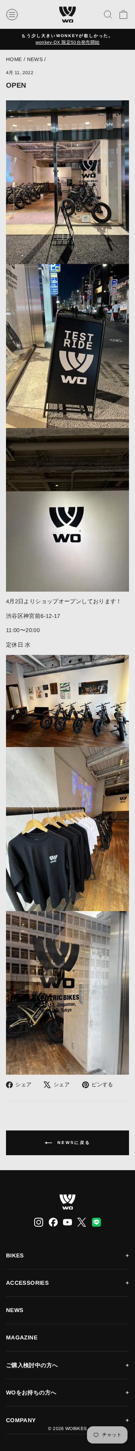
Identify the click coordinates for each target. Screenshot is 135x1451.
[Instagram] (38, 1222)
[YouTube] (67, 1222)
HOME (14, 59)
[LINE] (96, 1222)
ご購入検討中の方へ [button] (32, 1365)
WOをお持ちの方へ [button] (31, 1392)
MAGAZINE (22, 1337)
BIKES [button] (15, 1255)
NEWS (35, 59)
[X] (81, 1222)
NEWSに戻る (72, 1142)
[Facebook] (53, 1222)
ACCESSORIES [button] (27, 1283)
